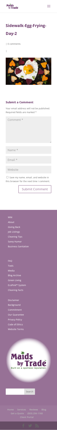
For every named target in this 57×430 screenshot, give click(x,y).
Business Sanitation (18, 246)
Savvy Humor (15, 241)
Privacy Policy (15, 319)
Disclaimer (13, 300)
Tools (10, 265)
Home (10, 409)
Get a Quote (17, 413)
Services (21, 409)
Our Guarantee (16, 314)
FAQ (10, 260)
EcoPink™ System (17, 285)
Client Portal (27, 417)
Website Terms (16, 329)
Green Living (14, 280)
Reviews (33, 409)
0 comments (14, 43)
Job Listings (14, 231)
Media (11, 270)
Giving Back (14, 227)
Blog (43, 409)
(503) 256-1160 (35, 413)
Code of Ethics (15, 324)
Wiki (10, 217)
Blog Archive (14, 275)
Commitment (15, 309)
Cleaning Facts (15, 290)
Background (14, 304)
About (11, 222)
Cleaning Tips (15, 236)
